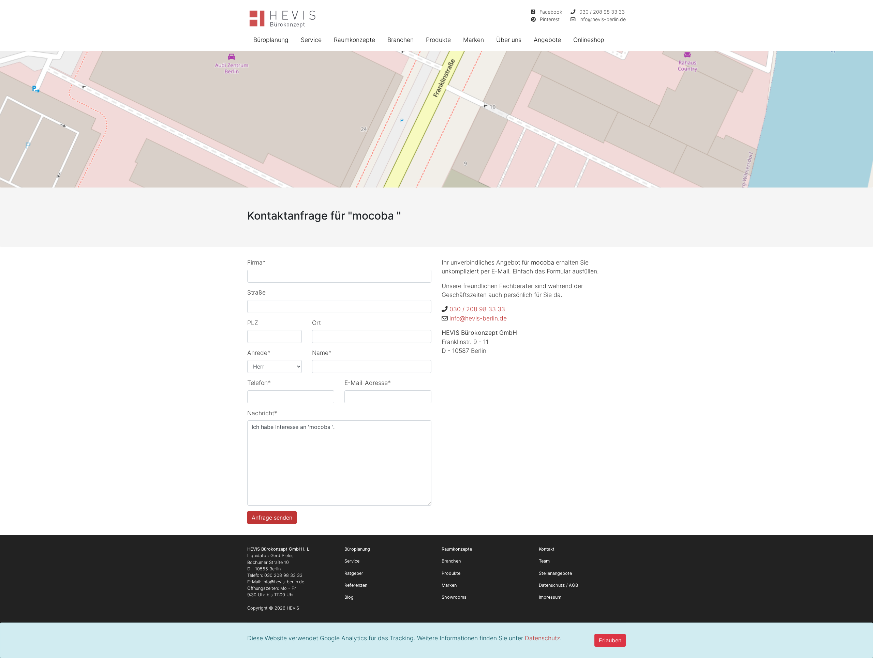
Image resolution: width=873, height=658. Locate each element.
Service (311, 39)
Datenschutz (542, 638)
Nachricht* (262, 413)
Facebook (550, 12)
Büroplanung (270, 39)
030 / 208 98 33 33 (602, 12)
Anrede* (258, 352)
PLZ (252, 322)
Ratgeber (353, 573)
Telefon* (259, 382)
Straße (256, 292)
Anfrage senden (272, 517)
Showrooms (454, 597)
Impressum (550, 597)
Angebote (547, 39)
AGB (573, 585)
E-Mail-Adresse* (367, 382)
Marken (473, 39)
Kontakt (546, 549)
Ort (316, 322)
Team (544, 561)
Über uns (508, 39)
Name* (321, 352)
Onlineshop (588, 39)
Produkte (438, 39)
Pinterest (550, 19)
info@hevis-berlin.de (602, 19)
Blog (349, 597)
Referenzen (355, 585)
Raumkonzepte (354, 39)
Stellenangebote (555, 573)
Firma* (256, 262)
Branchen (400, 39)
